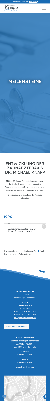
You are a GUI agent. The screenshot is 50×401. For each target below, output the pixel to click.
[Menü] (43, 8)
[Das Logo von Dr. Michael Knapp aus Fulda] (11, 8)
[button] (4, 397)
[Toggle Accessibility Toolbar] (45, 396)
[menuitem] (43, 8)
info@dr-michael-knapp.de (25, 318)
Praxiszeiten (33, 1)
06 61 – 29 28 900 (22, 1)
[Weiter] (44, 226)
